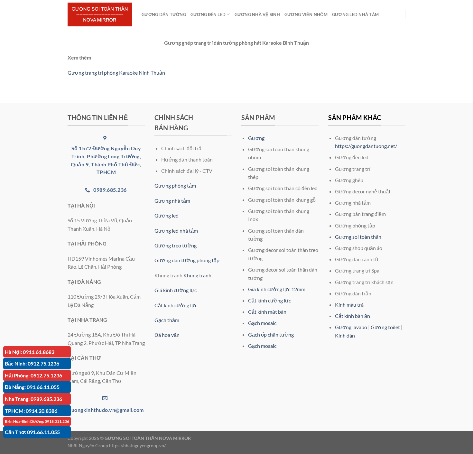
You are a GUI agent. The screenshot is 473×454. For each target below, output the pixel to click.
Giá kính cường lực (175, 290)
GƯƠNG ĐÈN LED (208, 14)
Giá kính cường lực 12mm (276, 289)
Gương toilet (385, 327)
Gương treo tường (175, 245)
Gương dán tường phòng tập (186, 260)
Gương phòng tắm (175, 185)
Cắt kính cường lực (175, 305)
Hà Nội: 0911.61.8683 (29, 352)
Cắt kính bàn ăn (352, 316)
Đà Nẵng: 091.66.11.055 (32, 387)
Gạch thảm (166, 320)
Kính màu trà (349, 304)
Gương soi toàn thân (358, 237)
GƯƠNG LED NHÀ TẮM (355, 14)
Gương (256, 138)
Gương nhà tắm (172, 201)
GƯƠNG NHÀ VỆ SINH (257, 14)
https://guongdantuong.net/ (366, 146)
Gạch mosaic (262, 323)
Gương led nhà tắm (176, 230)
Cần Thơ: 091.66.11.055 (32, 432)
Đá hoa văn (167, 335)
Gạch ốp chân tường (271, 334)
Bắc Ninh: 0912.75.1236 (32, 363)
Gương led (166, 215)
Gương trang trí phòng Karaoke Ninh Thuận (116, 72)
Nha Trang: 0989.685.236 (33, 399)
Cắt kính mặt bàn (267, 312)
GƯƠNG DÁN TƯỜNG (164, 14)
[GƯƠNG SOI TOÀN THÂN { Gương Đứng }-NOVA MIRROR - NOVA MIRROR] (100, 15)
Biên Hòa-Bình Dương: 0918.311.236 (37, 421)
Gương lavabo (351, 327)
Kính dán (345, 335)
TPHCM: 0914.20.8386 (31, 411)
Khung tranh (197, 275)
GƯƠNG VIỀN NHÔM (306, 14)
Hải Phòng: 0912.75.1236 (33, 375)
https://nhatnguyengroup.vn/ (137, 445)
